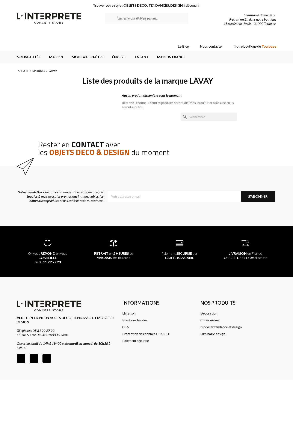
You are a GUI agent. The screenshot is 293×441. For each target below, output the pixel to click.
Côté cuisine (209, 320)
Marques (38, 70)
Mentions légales (134, 320)
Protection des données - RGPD (145, 334)
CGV (126, 327)
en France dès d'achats (245, 255)
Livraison (129, 313)
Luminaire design (212, 334)
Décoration (208, 313)
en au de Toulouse (113, 255)
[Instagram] (34, 358)
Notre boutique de (255, 46)
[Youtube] (46, 358)
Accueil (23, 70)
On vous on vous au (47, 257)
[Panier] (269, 35)
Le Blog (183, 46)
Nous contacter (211, 46)
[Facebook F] (21, 358)
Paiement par (179, 255)
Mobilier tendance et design (221, 327)
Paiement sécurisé (135, 341)
